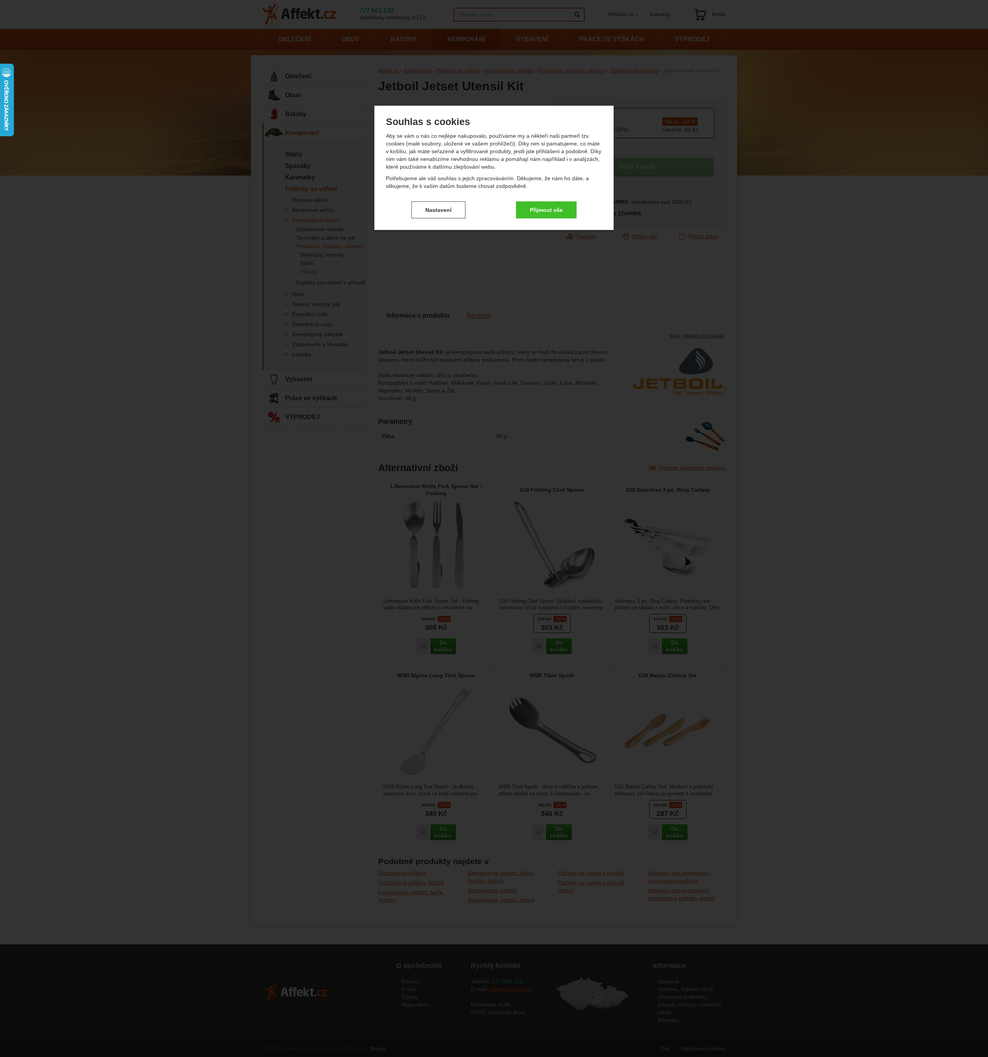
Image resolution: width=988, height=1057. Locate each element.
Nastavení (438, 209)
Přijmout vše (546, 209)
